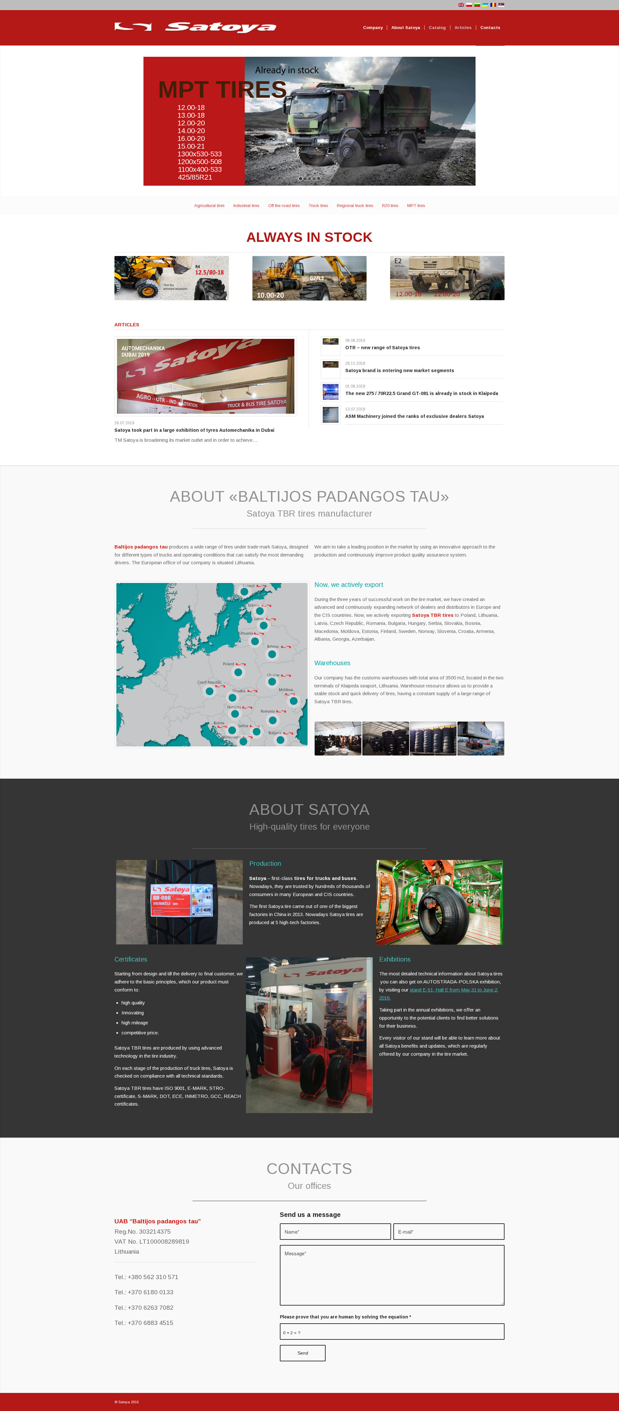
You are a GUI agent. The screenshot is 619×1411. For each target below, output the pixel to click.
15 (294, 701)
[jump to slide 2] (305, 178)
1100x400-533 (200, 169)
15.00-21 (191, 146)
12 (256, 731)
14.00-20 (191, 131)
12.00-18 (191, 108)
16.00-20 (191, 138)
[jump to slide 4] (314, 178)
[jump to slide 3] (309, 178)
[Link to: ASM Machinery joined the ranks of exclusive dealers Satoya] (331, 415)
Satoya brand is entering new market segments (399, 370)
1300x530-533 (199, 154)
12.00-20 (191, 123)
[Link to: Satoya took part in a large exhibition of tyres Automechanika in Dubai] (205, 376)
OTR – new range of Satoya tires (382, 347)
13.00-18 (191, 115)
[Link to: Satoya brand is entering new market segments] (331, 364)
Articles (126, 324)
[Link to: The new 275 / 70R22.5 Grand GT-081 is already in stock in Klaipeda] (331, 392)
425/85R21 (195, 177)
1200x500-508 (199, 162)
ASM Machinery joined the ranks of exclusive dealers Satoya (414, 416)
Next (228, 902)
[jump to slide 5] (318, 178)
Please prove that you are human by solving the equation (345, 1317)
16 (232, 730)
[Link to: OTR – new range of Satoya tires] (331, 341)
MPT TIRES (222, 89)
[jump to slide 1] (300, 178)
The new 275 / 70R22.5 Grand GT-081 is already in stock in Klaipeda (421, 393)
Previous (130, 902)
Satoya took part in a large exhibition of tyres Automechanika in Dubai (194, 430)
